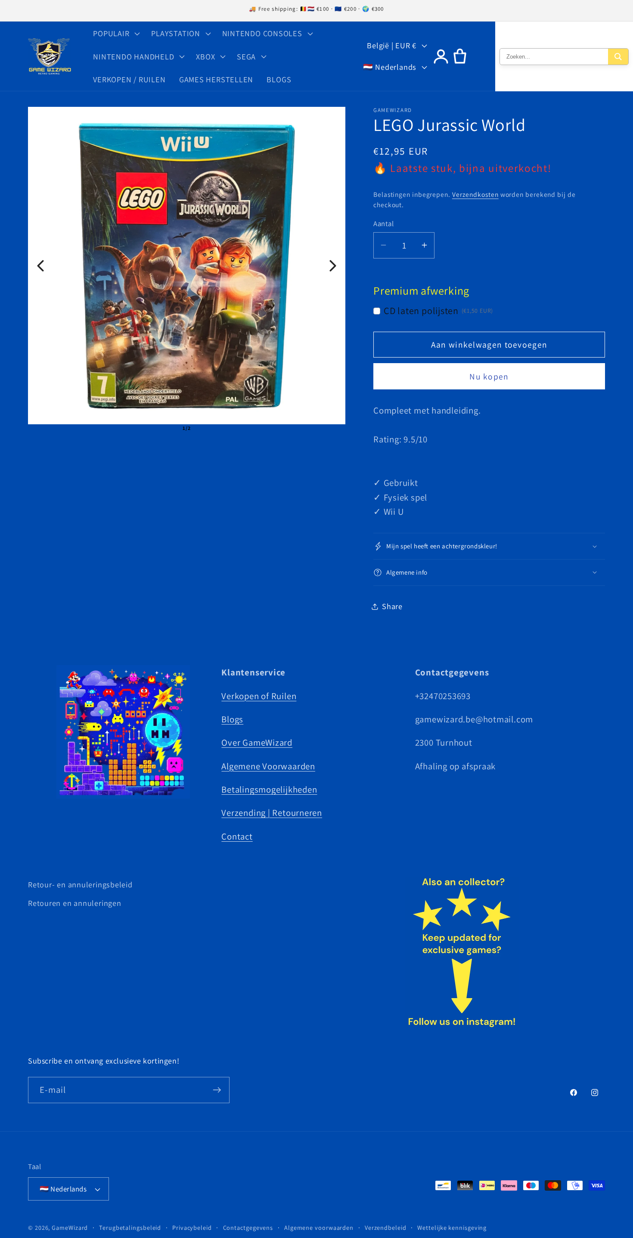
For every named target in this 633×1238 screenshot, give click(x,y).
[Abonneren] (217, 1090)
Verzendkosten (475, 194)
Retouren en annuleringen (74, 903)
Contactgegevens (248, 1227)
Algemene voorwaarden (319, 1227)
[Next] (332, 266)
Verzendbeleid (385, 1227)
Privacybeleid (192, 1227)
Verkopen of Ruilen (258, 696)
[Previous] (40, 266)
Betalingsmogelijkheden (269, 789)
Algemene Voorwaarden (268, 766)
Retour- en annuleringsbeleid (80, 884)
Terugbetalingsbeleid (130, 1227)
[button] (116, 33)
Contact (236, 836)
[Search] (618, 57)
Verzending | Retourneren (271, 812)
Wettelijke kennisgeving (452, 1227)
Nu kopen (489, 376)
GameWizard (70, 1227)
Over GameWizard (256, 742)
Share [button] (392, 606)
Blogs (232, 719)
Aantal (383, 223)
